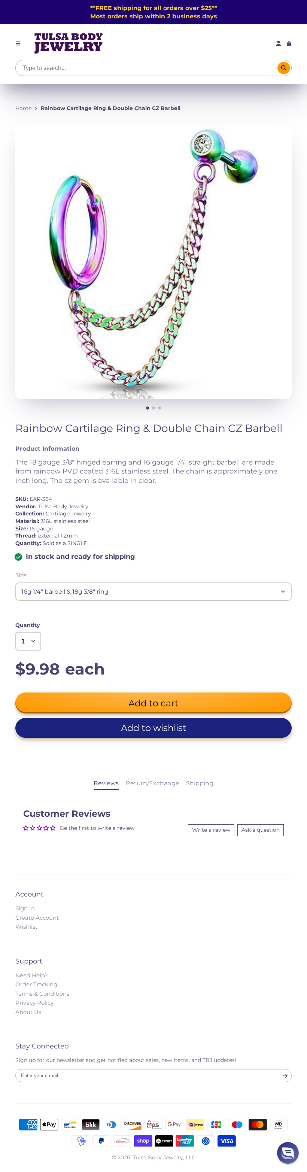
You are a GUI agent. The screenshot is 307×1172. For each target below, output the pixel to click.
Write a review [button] (211, 830)
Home (23, 108)
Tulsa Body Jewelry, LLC (164, 1157)
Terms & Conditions (42, 993)
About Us (28, 1012)
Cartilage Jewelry (68, 513)
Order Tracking (36, 984)
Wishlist (26, 926)
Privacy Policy (34, 1002)
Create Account (37, 917)
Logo (68, 43)
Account (278, 43)
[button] (153, 728)
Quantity (27, 625)
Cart (289, 43)
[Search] (283, 68)
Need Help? (31, 975)
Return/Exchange (152, 783)
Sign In (25, 908)
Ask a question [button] (260, 830)
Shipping (199, 783)
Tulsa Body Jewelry (63, 506)
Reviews (106, 783)
